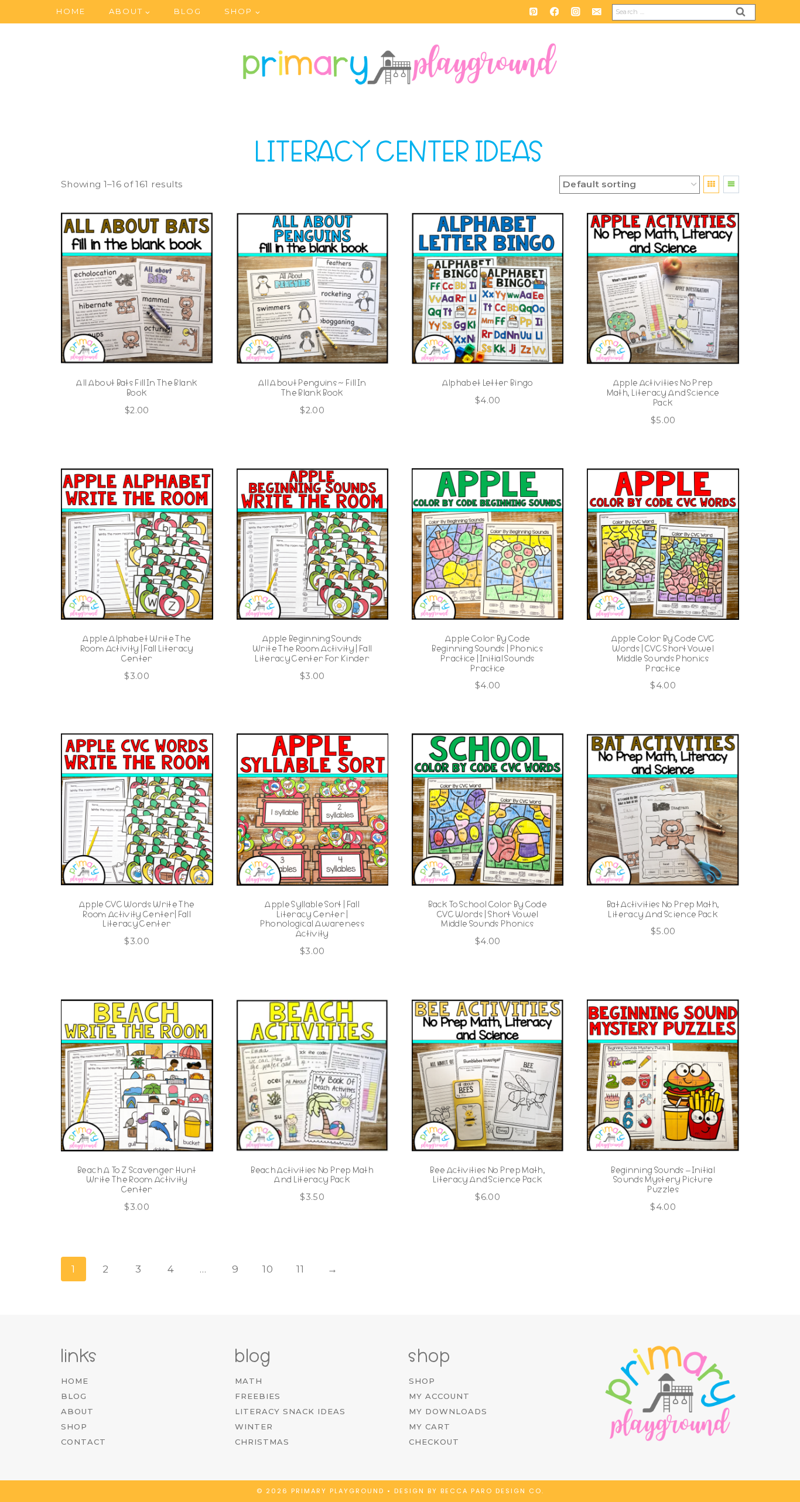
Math (248, 1381)
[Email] (596, 11)
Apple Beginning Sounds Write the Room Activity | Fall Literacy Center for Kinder (312, 648)
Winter (254, 1426)
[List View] (731, 184)
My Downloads (448, 1411)
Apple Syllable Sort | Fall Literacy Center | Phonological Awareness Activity (312, 919)
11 (300, 1269)
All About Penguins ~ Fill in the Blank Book (312, 388)
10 (267, 1269)
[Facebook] (554, 11)
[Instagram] (575, 11)
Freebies (258, 1396)
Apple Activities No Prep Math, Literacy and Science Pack (663, 393)
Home (71, 11)
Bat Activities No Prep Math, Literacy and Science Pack (663, 909)
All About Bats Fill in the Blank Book (136, 388)
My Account (439, 1396)
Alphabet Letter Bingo (488, 383)
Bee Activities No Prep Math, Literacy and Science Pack (487, 1175)
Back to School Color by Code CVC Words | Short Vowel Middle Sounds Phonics (487, 914)
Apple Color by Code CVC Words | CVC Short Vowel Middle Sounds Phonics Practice (663, 653)
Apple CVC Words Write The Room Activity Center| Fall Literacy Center (137, 914)
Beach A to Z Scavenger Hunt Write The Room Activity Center (136, 1180)
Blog (187, 11)
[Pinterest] (533, 11)
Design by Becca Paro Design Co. (469, 1491)
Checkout (434, 1441)
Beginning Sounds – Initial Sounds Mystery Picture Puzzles (663, 1180)
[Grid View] (711, 184)
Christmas (262, 1441)
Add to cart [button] (482, 436)
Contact (83, 1441)
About (77, 1411)
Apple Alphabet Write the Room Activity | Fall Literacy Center (137, 648)
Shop (74, 1426)
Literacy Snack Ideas (290, 1411)
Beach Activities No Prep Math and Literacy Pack (312, 1175)
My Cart (429, 1426)
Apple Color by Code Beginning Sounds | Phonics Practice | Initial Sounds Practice (487, 653)
